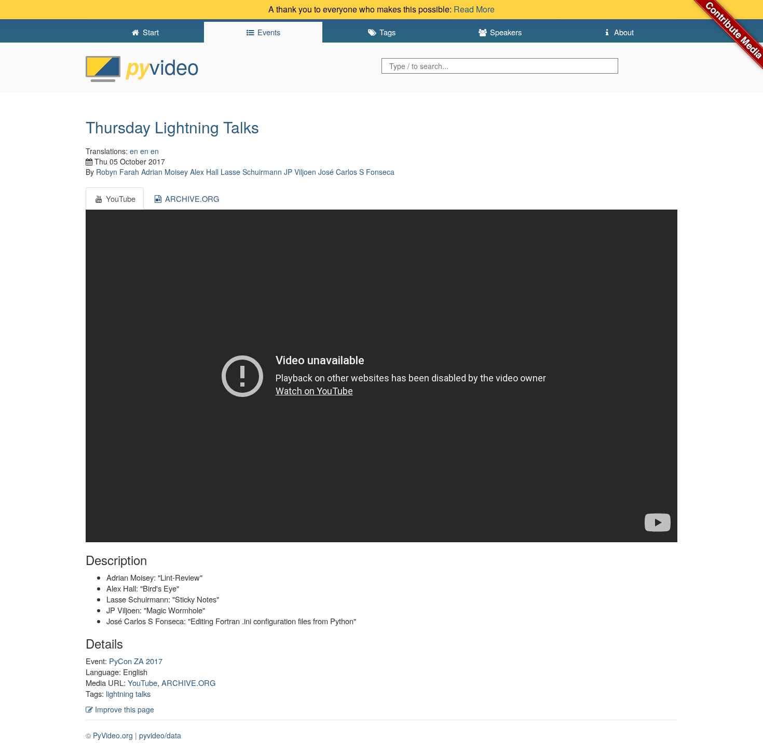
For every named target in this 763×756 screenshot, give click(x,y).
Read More (474, 9)
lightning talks (128, 693)
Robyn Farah (117, 172)
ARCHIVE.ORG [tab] (191, 198)
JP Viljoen (300, 172)
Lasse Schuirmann (251, 172)
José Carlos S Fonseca (356, 172)
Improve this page (123, 709)
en (134, 151)
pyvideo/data (160, 735)
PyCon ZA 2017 (135, 660)
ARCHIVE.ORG (188, 682)
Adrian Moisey (164, 172)
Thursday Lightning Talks (172, 127)
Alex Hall (204, 172)
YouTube (142, 682)
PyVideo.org (113, 735)
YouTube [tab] (119, 198)
